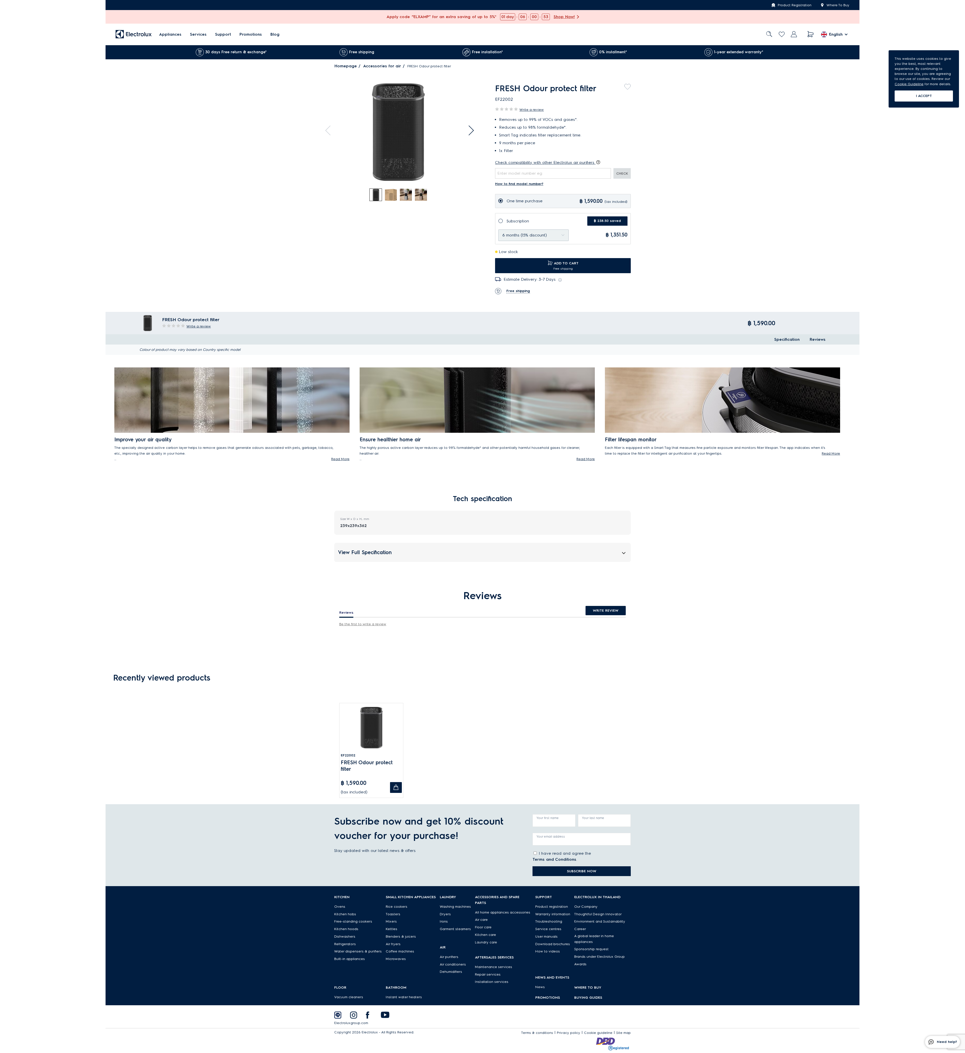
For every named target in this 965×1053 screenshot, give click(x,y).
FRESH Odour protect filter (367, 765)
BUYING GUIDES (588, 997)
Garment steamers (455, 929)
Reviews (818, 339)
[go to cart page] (810, 34)
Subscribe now (581, 871)
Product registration (551, 906)
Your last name (593, 818)
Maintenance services (493, 967)
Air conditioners (453, 964)
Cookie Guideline (909, 84)
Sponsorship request (591, 949)
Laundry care (486, 942)
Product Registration (794, 5)
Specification (787, 339)
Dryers (445, 914)
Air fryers (393, 944)
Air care (481, 920)
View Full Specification (365, 552)
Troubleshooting (548, 921)
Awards (580, 964)
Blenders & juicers (401, 936)
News (540, 987)
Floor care (483, 927)
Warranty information (552, 914)
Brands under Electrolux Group (599, 956)
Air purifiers (449, 957)
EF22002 (348, 755)
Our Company (586, 906)
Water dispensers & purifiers (358, 951)
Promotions (250, 34)
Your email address (551, 836)
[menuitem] (170, 34)
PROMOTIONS (547, 997)
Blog (274, 34)
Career (580, 929)
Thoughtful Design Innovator (598, 914)
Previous (330, 130)
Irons (444, 921)
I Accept (924, 96)
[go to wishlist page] (782, 34)
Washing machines (455, 906)
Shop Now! (564, 16)
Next (469, 130)
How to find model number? (519, 184)
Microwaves (396, 959)
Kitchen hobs (345, 914)
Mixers (391, 921)
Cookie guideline (598, 1033)
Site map (623, 1033)
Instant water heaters (404, 997)
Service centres (548, 929)
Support (223, 34)
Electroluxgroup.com (351, 1023)
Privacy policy (568, 1033)
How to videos (547, 951)
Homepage (345, 66)
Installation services (491, 982)
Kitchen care (485, 935)
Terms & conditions (537, 1033)
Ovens (339, 906)
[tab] (376, 195)
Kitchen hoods (346, 929)
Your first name (548, 818)
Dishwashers (344, 936)
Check (622, 173)
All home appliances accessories (502, 912)
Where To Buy (838, 5)
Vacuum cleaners (348, 997)
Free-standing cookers (353, 921)
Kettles (391, 929)
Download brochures (552, 944)
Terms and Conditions (554, 859)
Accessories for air (382, 66)
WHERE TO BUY (587, 987)
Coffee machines (400, 951)
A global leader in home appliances (594, 939)
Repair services (488, 974)
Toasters (393, 914)
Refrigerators (345, 944)
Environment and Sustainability (599, 921)
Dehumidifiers (451, 972)
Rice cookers (396, 906)
